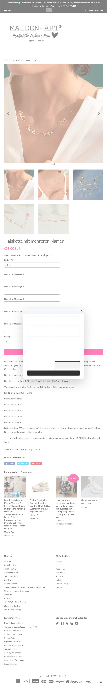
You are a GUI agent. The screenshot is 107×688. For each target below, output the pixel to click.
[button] (39, 321)
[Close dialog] (81, 311)
